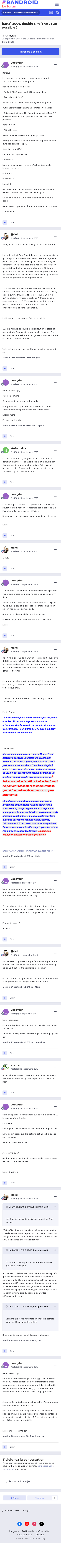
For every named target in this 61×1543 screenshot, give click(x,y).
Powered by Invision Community (30, 1538)
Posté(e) (24, 66)
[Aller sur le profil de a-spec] (6, 1067)
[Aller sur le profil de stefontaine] (6, 450)
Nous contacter (25, 1534)
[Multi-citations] (5, 222)
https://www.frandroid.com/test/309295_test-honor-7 (29, 851)
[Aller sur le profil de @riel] (6, 236)
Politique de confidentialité (35, 1531)
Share (15, 1498)
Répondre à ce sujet (31, 51)
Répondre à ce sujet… (20, 1481)
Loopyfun (11, 35)
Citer (12, 222)
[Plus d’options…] (55, 65)
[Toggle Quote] (7, 1207)
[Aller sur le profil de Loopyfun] (6, 65)
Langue (13, 1531)
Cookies (40, 1534)
